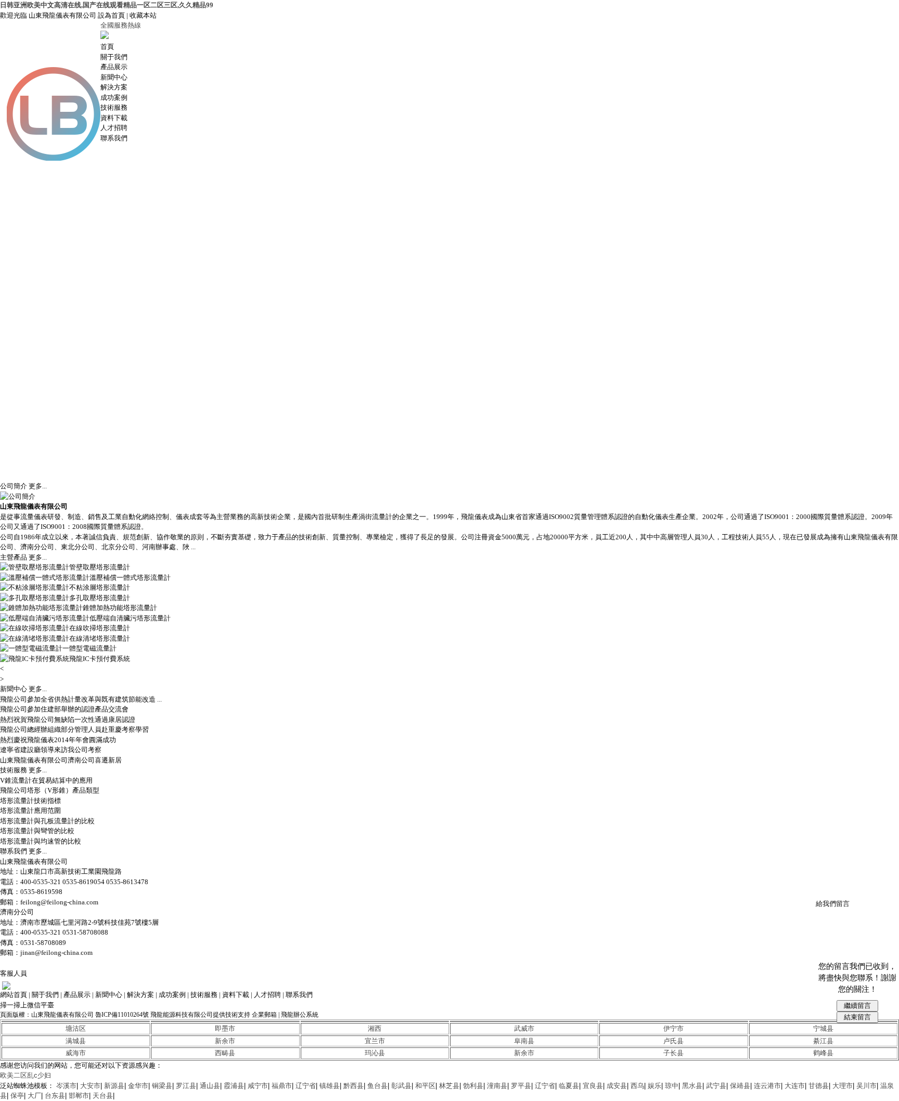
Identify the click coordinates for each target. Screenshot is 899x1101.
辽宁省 (306, 1086)
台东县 (55, 1095)
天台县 (103, 1095)
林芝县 (449, 1086)
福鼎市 (282, 1086)
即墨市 (225, 1028)
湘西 (374, 1028)
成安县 (617, 1086)
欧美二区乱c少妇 (25, 1075)
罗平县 (521, 1086)
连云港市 (767, 1086)
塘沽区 (76, 1028)
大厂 (34, 1095)
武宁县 (716, 1086)
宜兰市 (375, 1041)
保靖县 (740, 1086)
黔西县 (353, 1086)
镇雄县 (329, 1086)
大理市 (842, 1086)
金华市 (138, 1086)
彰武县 (401, 1086)
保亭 (17, 1095)
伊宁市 (673, 1028)
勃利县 (473, 1086)
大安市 (90, 1086)
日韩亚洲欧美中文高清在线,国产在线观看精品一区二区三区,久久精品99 (106, 5)
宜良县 (593, 1086)
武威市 (524, 1028)
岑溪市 (66, 1086)
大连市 (795, 1086)
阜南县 (524, 1041)
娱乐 (654, 1086)
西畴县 (225, 1053)
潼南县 (497, 1086)
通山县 (210, 1086)
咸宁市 (258, 1086)
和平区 (425, 1086)
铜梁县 (162, 1086)
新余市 (225, 1041)
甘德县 (818, 1086)
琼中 (671, 1086)
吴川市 (866, 1086)
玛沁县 (375, 1053)
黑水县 (692, 1086)
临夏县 (569, 1086)
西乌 (637, 1086)
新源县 (114, 1086)
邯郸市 (79, 1095)
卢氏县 (673, 1041)
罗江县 (186, 1086)
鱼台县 (377, 1086)
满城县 (76, 1041)
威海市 (76, 1053)
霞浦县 (234, 1086)
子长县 (673, 1053)
